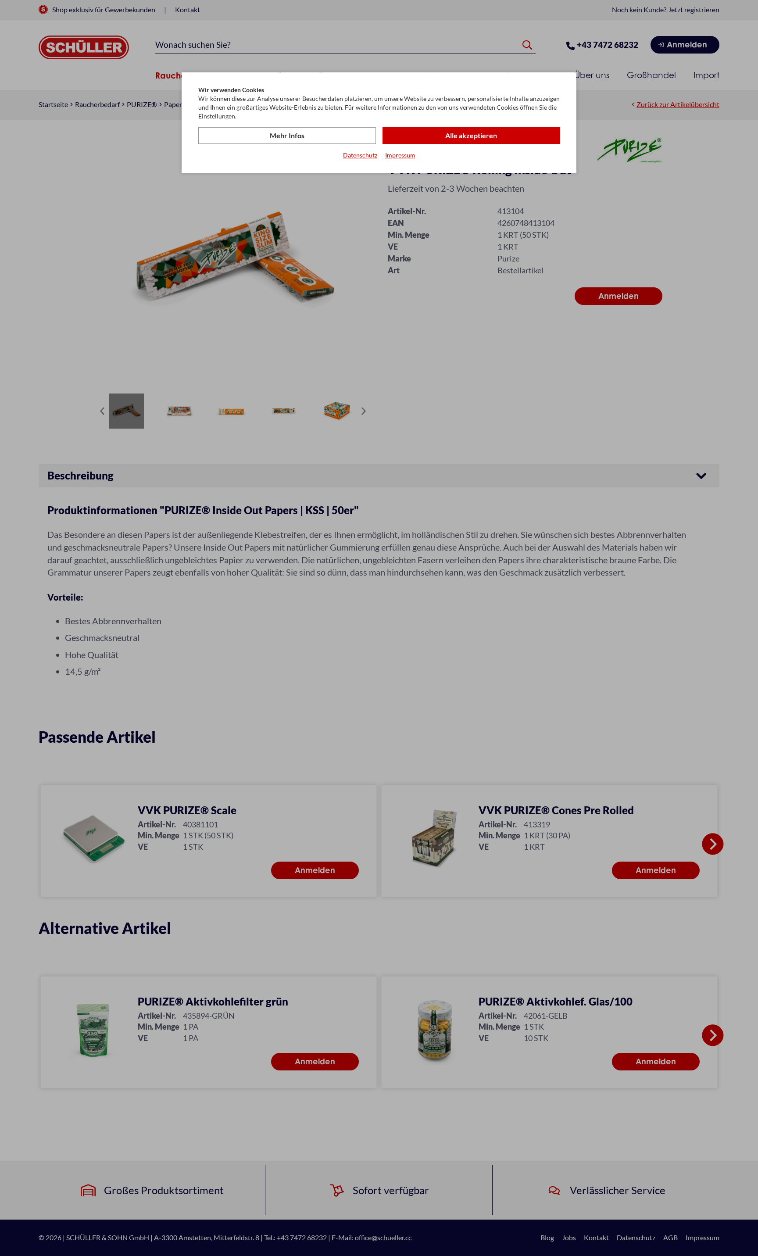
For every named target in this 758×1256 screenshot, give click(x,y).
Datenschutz (360, 155)
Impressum (400, 155)
